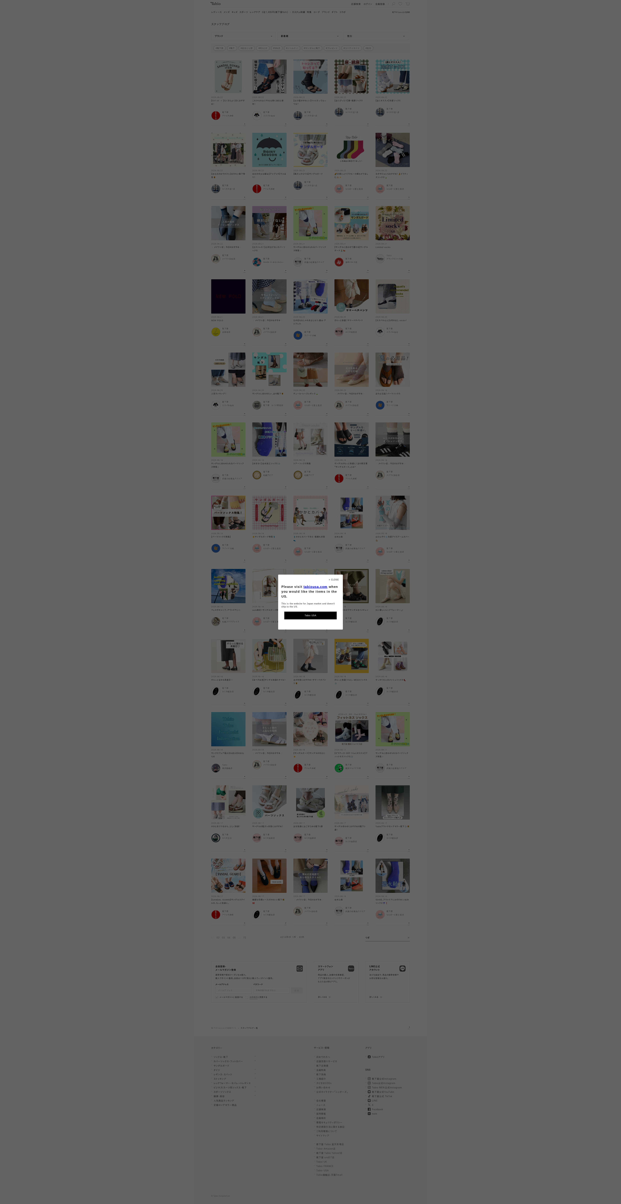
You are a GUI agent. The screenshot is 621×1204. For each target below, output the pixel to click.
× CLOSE (334, 579)
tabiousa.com (315, 586)
